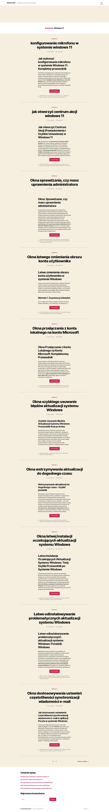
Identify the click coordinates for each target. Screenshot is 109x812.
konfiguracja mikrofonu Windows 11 (55, 95)
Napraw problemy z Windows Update (47, 675)
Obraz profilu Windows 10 (55, 312)
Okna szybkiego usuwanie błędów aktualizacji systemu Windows (54, 405)
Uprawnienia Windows (47, 242)
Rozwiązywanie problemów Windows (60, 677)
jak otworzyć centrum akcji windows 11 (54, 113)
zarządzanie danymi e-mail (58, 750)
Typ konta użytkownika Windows (51, 240)
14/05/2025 (59, 51)
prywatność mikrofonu (47, 97)
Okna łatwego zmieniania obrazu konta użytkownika (54, 259)
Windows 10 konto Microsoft (62, 387)
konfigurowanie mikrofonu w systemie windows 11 (54, 45)
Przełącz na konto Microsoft (50, 387)
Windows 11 (54, 38)
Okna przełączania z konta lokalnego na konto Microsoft (54, 330)
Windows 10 (42, 454)
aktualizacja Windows (44, 453)
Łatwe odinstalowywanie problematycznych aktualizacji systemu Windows (54, 618)
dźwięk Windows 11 (44, 95)
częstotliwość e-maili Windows (46, 749)
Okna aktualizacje (54, 520)
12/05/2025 (59, 188)
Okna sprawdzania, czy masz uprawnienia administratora (54, 182)
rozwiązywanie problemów (54, 453)
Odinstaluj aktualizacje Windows (62, 675)
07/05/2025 (60, 706)
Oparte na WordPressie (38, 808)
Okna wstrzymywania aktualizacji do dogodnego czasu (54, 471)
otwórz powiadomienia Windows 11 (58, 164)
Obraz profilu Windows (44, 312)
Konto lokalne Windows (58, 385)
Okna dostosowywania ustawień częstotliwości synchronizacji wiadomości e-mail (54, 697)
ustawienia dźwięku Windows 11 (59, 97)
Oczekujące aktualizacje (49, 599)
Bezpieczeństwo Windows (45, 598)
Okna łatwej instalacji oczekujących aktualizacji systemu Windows (54, 540)
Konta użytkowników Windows (46, 385)
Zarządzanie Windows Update (63, 521)
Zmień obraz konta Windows (56, 313)
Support (52, 51)
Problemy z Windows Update (46, 677)
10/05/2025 (60, 414)
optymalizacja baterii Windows (59, 749)
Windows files (11, 3)
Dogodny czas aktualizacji (45, 520)
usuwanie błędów (64, 453)
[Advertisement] (54, 14)
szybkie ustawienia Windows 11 (58, 165)
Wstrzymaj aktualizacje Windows (50, 521)
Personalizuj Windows (45, 313)
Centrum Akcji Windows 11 (45, 164)
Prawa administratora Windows (46, 239)
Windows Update (48, 454)
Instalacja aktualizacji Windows (57, 598)
